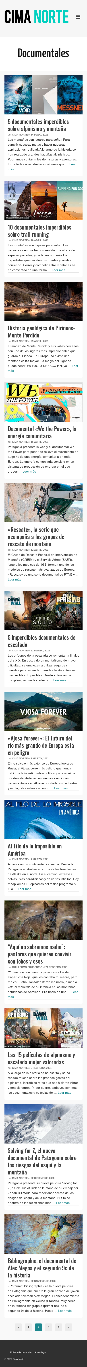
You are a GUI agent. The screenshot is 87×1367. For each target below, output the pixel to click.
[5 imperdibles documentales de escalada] (43, 610)
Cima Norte (20, 134)
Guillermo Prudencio (27, 967)
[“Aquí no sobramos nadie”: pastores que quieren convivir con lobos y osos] (43, 920)
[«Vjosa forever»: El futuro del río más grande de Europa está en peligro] (43, 711)
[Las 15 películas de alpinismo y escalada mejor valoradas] (43, 1028)
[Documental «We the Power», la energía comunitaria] (43, 402)
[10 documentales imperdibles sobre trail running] (43, 200)
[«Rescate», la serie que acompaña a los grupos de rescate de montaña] (43, 502)
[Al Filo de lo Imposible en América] (43, 819)
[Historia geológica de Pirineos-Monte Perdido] (43, 301)
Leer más (58, 270)
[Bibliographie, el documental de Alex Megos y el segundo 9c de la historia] (43, 1234)
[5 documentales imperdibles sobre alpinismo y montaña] (43, 94)
